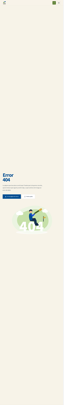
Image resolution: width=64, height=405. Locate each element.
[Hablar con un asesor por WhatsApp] (54, 3)
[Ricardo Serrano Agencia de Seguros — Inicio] (4, 3)
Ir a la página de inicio (13, 196)
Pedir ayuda (29, 196)
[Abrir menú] (58, 3)
